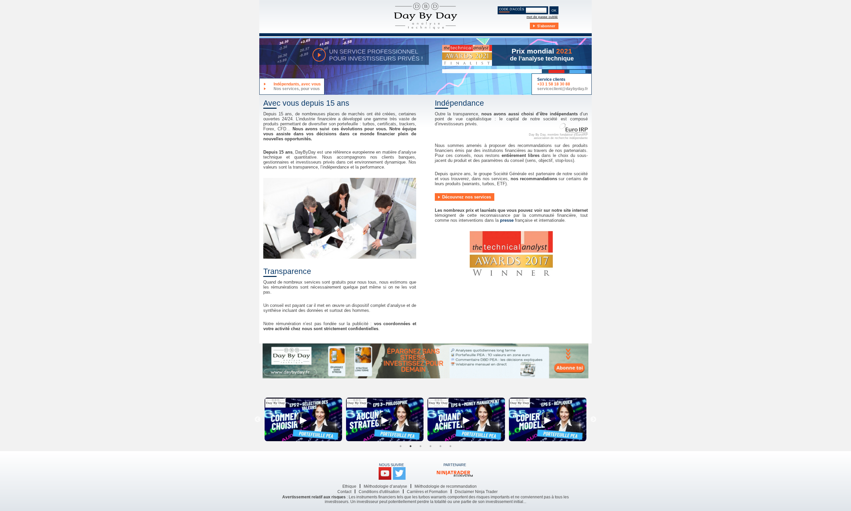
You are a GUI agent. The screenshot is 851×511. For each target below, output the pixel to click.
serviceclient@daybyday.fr (562, 88)
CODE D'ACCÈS (511, 9)
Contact (344, 491)
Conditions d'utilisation (379, 491)
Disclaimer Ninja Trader (476, 491)
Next (593, 419)
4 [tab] (430, 446)
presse (507, 220)
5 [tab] (440, 446)
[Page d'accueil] (425, 17)
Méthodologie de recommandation (446, 486)
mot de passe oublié (542, 17)
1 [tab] (400, 446)
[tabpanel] (303, 419)
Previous (257, 419)
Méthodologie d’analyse (385, 486)
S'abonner (546, 26)
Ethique (349, 486)
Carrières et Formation (427, 491)
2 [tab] (410, 446)
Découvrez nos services (466, 196)
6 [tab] (450, 446)
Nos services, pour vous (297, 88)
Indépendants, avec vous (297, 84)
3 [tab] (420, 446)
